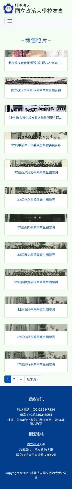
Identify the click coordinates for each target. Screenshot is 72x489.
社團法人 (22, 5)
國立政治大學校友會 (39, 11)
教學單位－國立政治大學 (36, 450)
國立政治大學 (36, 444)
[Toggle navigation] (9, 21)
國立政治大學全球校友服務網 (36, 455)
